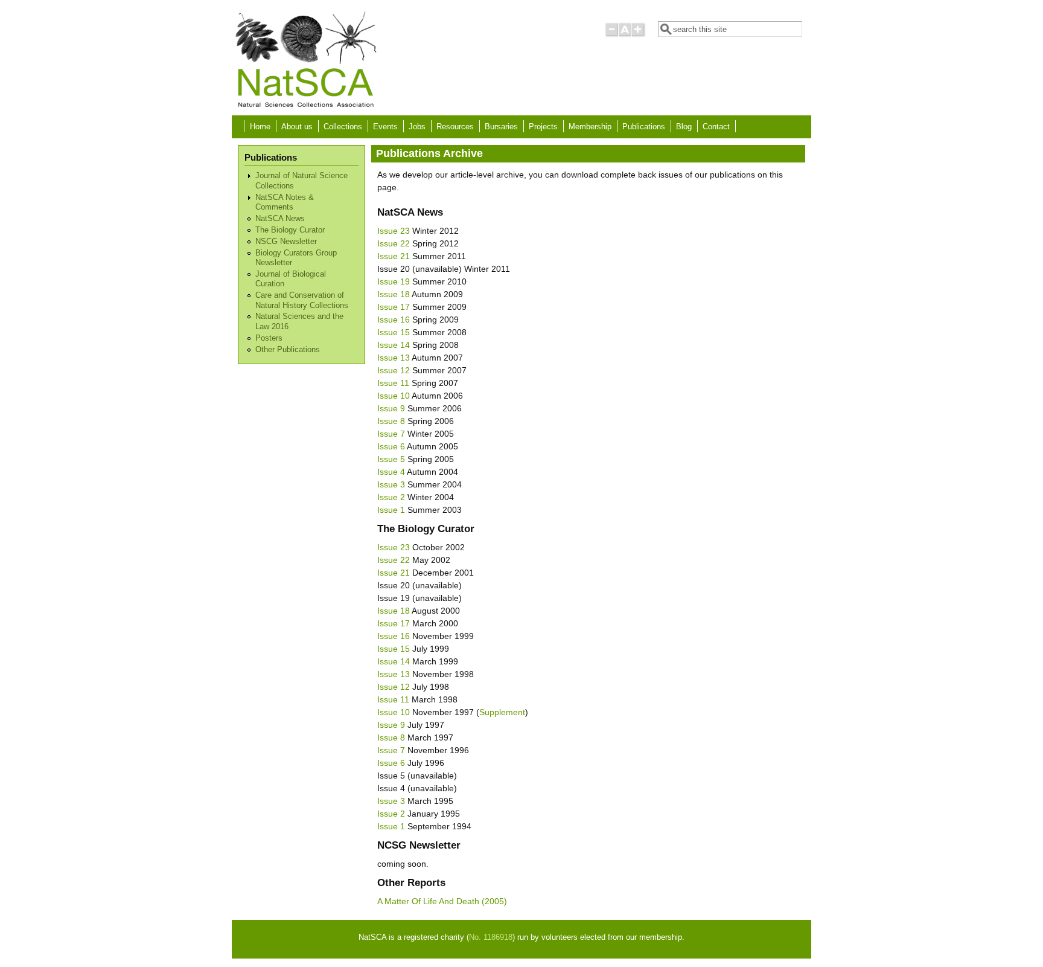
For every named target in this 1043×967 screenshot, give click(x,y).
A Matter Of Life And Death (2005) (442, 901)
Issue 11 (393, 383)
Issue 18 (393, 294)
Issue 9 (391, 408)
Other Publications (287, 349)
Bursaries (501, 127)
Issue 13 (393, 357)
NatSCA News (280, 218)
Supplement (502, 712)
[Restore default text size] (625, 34)
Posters (268, 338)
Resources (455, 127)
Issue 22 (393, 243)
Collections (343, 127)
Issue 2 (391, 497)
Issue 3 (391, 484)
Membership (590, 127)
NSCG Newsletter (286, 241)
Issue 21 (393, 256)
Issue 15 (393, 332)
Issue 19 (393, 281)
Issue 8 (391, 421)
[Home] (305, 106)
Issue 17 (393, 307)
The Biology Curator (290, 230)
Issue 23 (393, 231)
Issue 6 (391, 446)
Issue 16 (393, 319)
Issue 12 (393, 370)
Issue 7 (391, 434)
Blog (684, 127)
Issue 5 (391, 459)
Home (260, 127)
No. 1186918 (490, 937)
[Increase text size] (639, 34)
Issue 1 (391, 510)
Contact (716, 127)
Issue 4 (391, 472)
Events (385, 127)
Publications (643, 127)
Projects (543, 127)
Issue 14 (393, 345)
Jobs (417, 127)
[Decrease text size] (611, 34)
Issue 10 (393, 395)
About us (297, 127)
